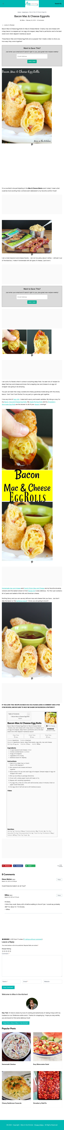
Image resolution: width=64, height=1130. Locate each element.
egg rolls (16, 399)
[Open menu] (3, 3)
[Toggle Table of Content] (27, 714)
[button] (48, 728)
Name (5, 981)
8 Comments (40, 20)
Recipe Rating (6, 949)
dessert (37, 404)
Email (25, 981)
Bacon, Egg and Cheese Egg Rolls (15, 402)
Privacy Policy (39, 1125)
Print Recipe (51, 726)
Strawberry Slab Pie (40, 1103)
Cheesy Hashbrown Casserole (11, 1103)
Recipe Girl (31, 591)
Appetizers (25, 12)
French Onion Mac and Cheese (33, 588)
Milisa (23, 20)
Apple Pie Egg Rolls (36, 402)
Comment (6, 953)
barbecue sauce (21, 601)
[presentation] (16, 1046)
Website (46, 981)
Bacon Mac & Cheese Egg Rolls (20, 716)
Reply (59, 879)
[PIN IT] (32, 145)
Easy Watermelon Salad (41, 1064)
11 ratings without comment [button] (33, 939)
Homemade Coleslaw (9, 1064)
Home (19, 12)
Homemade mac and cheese (11, 588)
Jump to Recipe (9, 25)
